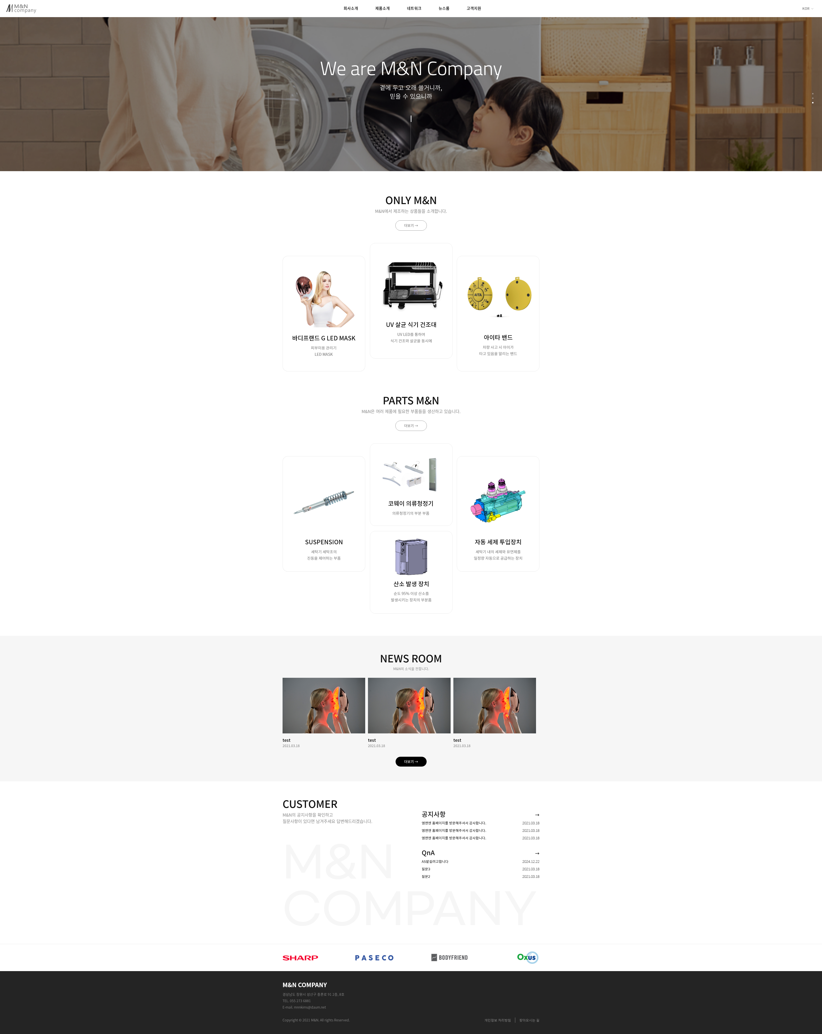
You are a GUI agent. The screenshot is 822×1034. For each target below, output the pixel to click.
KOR (805, 8)
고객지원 (474, 8)
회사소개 (351, 8)
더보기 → (411, 225)
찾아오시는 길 (529, 1020)
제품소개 (382, 8)
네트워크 (414, 8)
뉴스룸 (444, 8)
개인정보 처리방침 (497, 1020)
